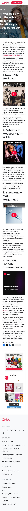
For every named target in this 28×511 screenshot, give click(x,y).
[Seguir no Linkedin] (19, 430)
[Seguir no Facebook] (3, 430)
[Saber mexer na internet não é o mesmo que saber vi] (18, 397)
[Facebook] (4, 345)
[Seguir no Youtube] (15, 430)
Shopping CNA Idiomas (10, 494)
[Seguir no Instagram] (11, 430)
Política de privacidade (10, 471)
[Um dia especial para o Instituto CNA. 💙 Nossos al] (9, 397)
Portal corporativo (8, 504)
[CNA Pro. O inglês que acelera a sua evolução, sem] (18, 387)
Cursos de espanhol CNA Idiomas (11, 450)
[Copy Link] (13, 345)
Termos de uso (7, 474)
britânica (5, 310)
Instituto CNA (7, 458)
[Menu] (25, 2)
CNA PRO (5, 501)
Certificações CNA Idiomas (12, 455)
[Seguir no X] (7, 430)
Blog (3, 490)
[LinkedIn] (10, 345)
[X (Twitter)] (7, 345)
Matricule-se (17, 2)
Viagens (2, 9)
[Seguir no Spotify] (23, 430)
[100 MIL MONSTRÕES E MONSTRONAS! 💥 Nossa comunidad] (9, 387)
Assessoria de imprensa (11, 462)
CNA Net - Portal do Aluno (11, 497)
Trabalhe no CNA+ (8, 442)
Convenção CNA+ (8, 484)
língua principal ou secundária (12, 55)
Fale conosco (7, 487)
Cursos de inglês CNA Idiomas (13, 445)
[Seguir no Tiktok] (3, 433)
